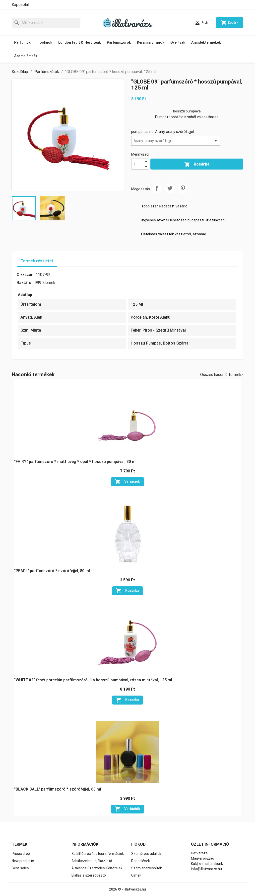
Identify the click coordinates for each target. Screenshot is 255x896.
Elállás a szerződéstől (89, 875)
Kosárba (196, 165)
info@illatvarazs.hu (206, 869)
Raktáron (25, 282)
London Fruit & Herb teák (79, 42)
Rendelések (140, 861)
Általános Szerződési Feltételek (96, 868)
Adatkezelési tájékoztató (91, 861)
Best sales (20, 868)
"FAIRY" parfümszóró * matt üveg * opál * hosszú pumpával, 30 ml (75, 461)
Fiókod (138, 844)
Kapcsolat (21, 4)
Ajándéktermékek (206, 42)
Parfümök (22, 42)
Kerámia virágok (150, 42)
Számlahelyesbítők (146, 868)
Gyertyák (177, 42)
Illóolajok (44, 42)
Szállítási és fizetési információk (97, 854)
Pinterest (183, 188)
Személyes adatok (146, 854)
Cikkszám (26, 274)
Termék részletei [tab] (37, 261)
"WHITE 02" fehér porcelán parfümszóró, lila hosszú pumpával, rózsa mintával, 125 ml (93, 680)
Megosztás (157, 188)
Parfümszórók (119, 42)
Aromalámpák (25, 56)
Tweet (170, 188)
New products (23, 861)
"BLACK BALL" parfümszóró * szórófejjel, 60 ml (57, 789)
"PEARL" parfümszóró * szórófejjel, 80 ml (52, 570)
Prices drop (21, 854)
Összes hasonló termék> (221, 374)
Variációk (127, 482)
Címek (136, 875)
